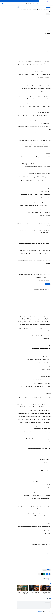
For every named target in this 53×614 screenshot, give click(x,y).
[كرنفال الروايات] (45, 2)
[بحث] (3, 3)
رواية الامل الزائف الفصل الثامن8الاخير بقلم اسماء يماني (41, 289)
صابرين (45, 578)
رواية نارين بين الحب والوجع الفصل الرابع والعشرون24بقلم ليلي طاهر (34, 593)
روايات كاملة (36, 3)
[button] (47, 574)
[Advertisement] (34, 23)
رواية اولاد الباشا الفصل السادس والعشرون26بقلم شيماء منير (46, 593)
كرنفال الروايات (40, 611)
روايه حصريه (48, 7)
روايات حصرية (32, 3)
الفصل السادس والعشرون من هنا (43, 550)
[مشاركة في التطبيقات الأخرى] (39, 574)
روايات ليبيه (23, 3)
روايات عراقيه (27, 3)
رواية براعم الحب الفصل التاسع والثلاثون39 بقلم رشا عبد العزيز (23, 593)
